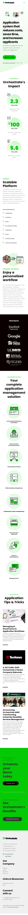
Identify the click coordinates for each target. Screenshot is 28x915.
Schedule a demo (9, 57)
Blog (4, 885)
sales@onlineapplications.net (12, 897)
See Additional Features (12, 819)
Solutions (5, 871)
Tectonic (8, 856)
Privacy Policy (11, 907)
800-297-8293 (8, 899)
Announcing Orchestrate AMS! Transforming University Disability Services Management (13, 715)
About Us (5, 873)
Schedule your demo (8, 883)
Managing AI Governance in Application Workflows (13, 628)
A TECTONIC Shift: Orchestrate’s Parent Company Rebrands (13, 670)
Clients (4, 870)
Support (16, 907)
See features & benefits (9, 63)
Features (5, 868)
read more (5, 644)
